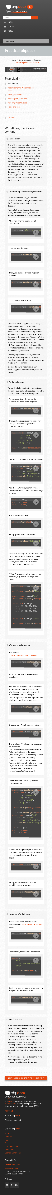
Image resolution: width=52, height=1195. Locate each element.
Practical (37, 60)
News (7, 1140)
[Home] (16, 1095)
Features (8, 1136)
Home (13, 60)
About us (9, 1110)
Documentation (25, 60)
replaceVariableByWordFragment (23, 655)
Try (6, 1143)
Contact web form (12, 1164)
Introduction (13, 83)
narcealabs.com (11, 1168)
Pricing (7, 1133)
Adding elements (15, 94)
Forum (10, 31)
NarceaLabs (10, 1103)
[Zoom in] (36, 232)
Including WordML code (17, 103)
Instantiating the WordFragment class (21, 89)
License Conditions (13, 1153)
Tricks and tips (14, 107)
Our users (9, 1149)
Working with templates (17, 98)
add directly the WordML (32, 924)
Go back (11, 117)
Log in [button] (10, 22)
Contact (11, 26)
